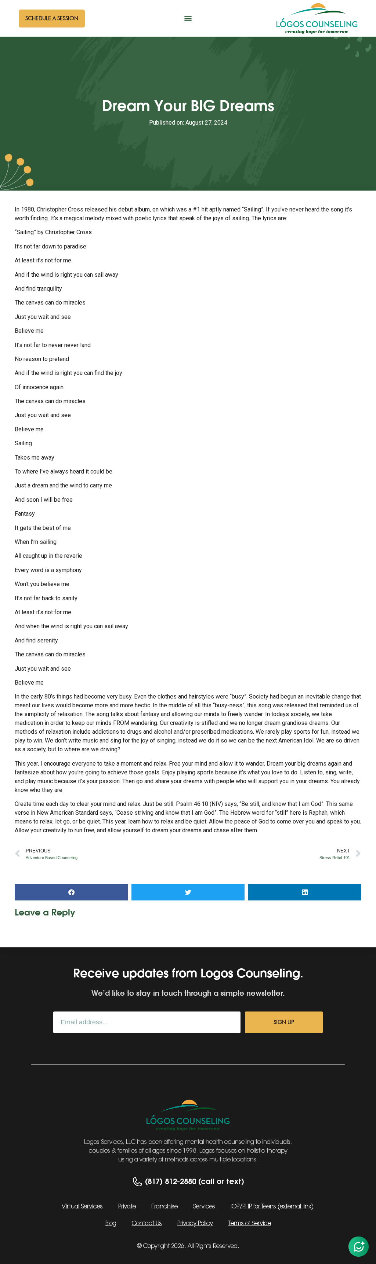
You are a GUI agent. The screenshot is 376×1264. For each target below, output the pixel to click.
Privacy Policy (195, 1224)
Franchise (164, 1207)
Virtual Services (82, 1207)
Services (204, 1207)
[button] (188, 18)
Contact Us (147, 1224)
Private (127, 1207)
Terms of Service (249, 1224)
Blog (110, 1224)
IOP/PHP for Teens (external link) (272, 1207)
